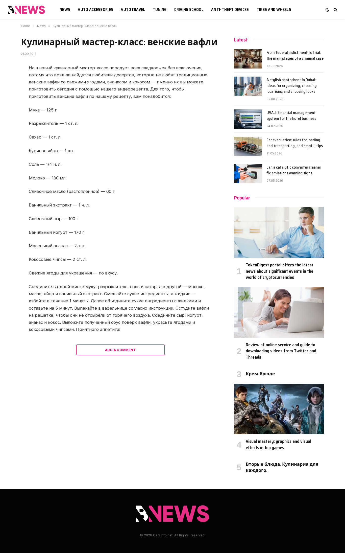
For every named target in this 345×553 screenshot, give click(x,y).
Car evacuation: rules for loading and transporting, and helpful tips (294, 143)
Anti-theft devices (230, 9)
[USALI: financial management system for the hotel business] (248, 119)
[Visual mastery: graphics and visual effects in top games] (279, 409)
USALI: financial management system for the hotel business (291, 116)
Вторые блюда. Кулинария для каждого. (282, 467)
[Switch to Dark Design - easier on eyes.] (327, 10)
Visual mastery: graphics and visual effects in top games (278, 444)
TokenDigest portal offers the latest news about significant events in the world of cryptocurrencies (279, 271)
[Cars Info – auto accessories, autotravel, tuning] (27, 10)
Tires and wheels (274, 9)
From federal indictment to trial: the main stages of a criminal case (295, 55)
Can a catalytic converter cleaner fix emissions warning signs (293, 170)
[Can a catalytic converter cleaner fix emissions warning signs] (248, 173)
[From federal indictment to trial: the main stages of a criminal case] (248, 58)
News (65, 9)
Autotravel (133, 9)
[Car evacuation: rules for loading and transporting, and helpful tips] (248, 146)
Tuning (160, 9)
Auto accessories (95, 9)
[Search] (335, 9)
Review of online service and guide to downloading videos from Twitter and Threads (281, 351)
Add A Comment (120, 350)
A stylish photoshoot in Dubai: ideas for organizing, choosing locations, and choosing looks (291, 86)
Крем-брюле (260, 374)
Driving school (189, 9)
